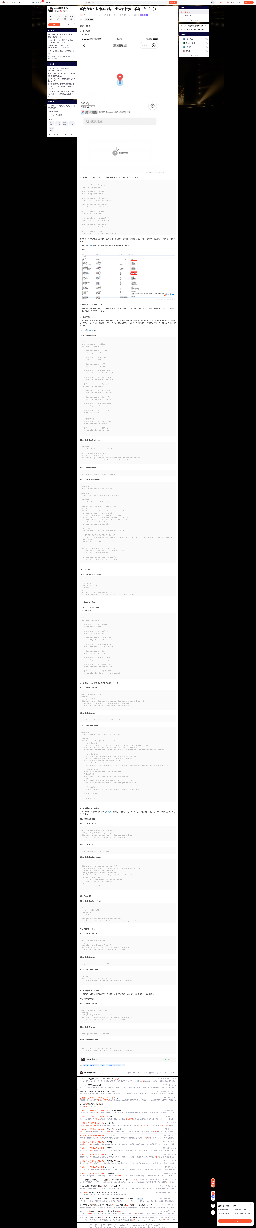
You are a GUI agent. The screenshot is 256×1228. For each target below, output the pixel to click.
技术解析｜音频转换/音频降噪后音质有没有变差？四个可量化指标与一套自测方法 (61, 86)
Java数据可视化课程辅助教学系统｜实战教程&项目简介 (61, 107)
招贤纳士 (97, 1225)
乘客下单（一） (186, 12)
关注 (100, 1073)
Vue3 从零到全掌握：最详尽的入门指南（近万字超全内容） (60, 41)
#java (102, 1065)
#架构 (86, 1065)
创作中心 (239, 2)
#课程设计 (117, 1065)
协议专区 (116, 1225)
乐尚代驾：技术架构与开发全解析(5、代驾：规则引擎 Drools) (197, 26)
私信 (69, 25)
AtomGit (31, 2)
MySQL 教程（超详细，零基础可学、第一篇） (61, 57)
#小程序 (109, 1065)
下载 (18, 2)
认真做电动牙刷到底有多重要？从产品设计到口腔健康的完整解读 (61, 75)
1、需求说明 (187, 16)
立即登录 (235, 1221)
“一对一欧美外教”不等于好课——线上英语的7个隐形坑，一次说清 (61, 69)
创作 (248, 2)
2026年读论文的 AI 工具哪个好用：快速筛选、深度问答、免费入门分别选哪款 (61, 94)
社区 (23, 2)
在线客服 (150, 1225)
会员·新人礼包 (222, 2)
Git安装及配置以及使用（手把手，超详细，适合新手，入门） (60, 47)
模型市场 (41, 2)
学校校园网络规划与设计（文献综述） (60, 52)
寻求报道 (110, 1225)
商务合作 (103, 1225)
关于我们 (90, 1225)
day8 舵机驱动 (53, 111)
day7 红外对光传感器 (55, 115)
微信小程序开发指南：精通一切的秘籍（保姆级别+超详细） (61, 36)
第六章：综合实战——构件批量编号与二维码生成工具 (61, 80)
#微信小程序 (94, 1065)
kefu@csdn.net (140, 1225)
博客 (13, 2)
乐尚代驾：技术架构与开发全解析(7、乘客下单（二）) (197, 29)
